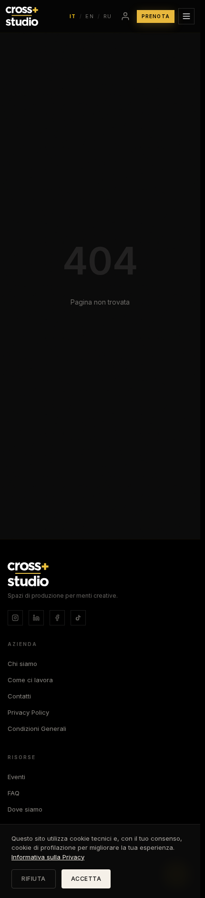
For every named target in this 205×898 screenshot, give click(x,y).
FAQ (14, 793)
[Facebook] (57, 617)
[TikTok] (78, 617)
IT (73, 16)
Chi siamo (22, 663)
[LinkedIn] (36, 617)
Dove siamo (25, 809)
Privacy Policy (28, 712)
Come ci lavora (30, 680)
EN (89, 16)
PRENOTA (156, 16)
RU (107, 16)
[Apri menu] (186, 16)
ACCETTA (86, 878)
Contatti (19, 696)
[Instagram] (15, 617)
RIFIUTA (33, 878)
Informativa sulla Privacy (47, 857)
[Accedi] (125, 16)
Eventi (16, 777)
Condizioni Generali (37, 728)
